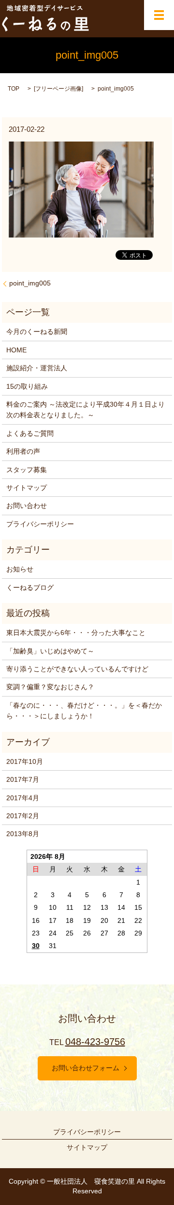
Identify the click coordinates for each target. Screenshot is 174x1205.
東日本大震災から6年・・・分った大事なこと (75, 632)
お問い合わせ (26, 505)
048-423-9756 (95, 1041)
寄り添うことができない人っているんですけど (77, 669)
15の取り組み (27, 386)
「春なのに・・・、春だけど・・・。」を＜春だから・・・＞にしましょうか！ (84, 710)
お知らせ (19, 569)
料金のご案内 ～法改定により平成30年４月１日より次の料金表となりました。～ (85, 409)
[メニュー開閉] (159, 15)
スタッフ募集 (26, 470)
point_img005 (30, 283)
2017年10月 (24, 761)
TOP (13, 88)
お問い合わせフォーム (85, 1068)
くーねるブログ (30, 587)
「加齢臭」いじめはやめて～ (50, 651)
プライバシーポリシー (40, 524)
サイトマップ (26, 488)
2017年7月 (22, 779)
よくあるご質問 (30, 433)
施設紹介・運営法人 (36, 368)
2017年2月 (22, 816)
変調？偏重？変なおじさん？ (50, 687)
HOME (16, 350)
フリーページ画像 (58, 88)
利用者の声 (23, 451)
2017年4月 (22, 798)
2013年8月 (22, 834)
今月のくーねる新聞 (36, 331)
